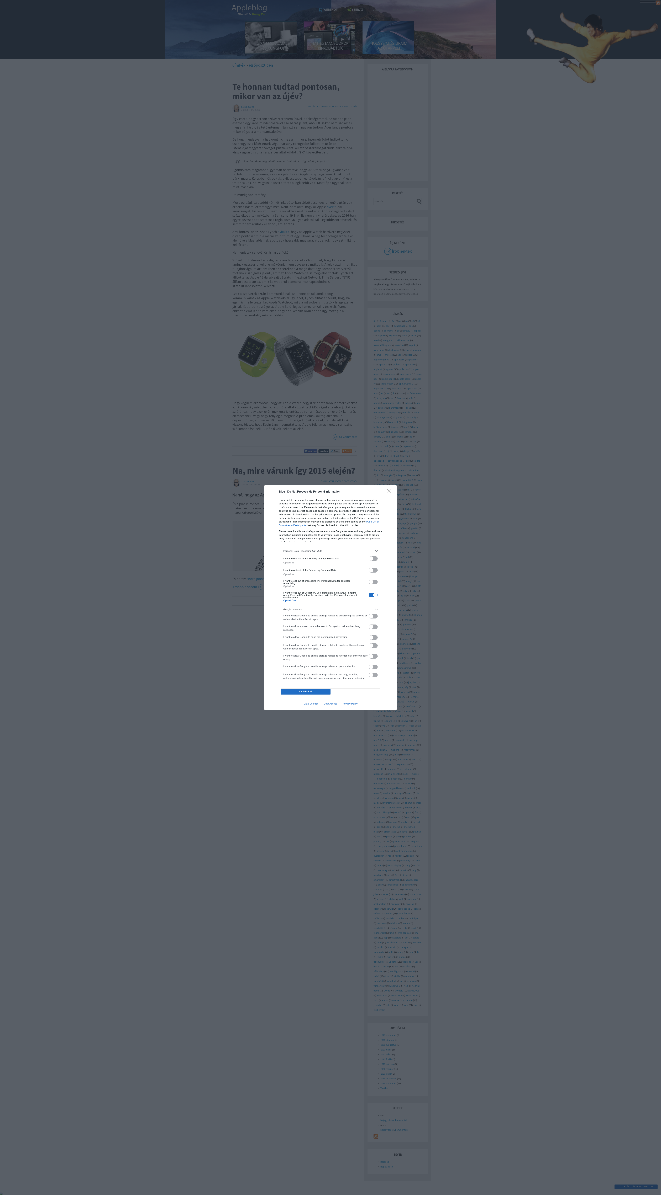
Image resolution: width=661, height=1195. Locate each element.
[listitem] (330, 551)
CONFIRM (305, 691)
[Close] (390, 492)
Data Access (330, 703)
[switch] (373, 558)
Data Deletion (311, 703)
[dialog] (330, 597)
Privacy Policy (350, 703)
